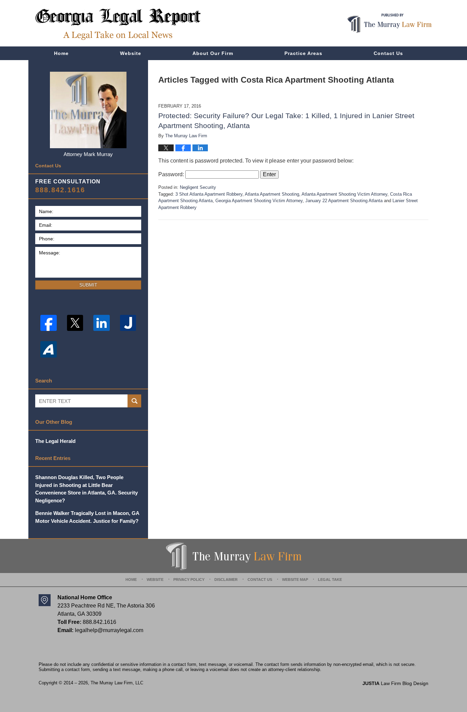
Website (130, 53)
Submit (88, 285)
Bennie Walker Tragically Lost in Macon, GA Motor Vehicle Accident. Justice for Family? (87, 517)
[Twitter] (75, 323)
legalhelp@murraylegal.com (109, 630)
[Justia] (128, 323)
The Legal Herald (55, 441)
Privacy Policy (188, 579)
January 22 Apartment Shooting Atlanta (344, 200)
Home (61, 53)
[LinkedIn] (101, 323)
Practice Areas (303, 53)
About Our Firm (212, 53)
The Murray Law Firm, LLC (117, 682)
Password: (171, 174)
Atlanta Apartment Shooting (272, 194)
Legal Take (330, 579)
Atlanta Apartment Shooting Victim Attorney (344, 194)
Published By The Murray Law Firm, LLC (389, 23)
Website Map (295, 579)
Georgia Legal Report (118, 24)
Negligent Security (198, 187)
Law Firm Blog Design (395, 683)
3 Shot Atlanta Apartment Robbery (208, 194)
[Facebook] (48, 323)
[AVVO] (48, 349)
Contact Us (388, 53)
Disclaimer (226, 579)
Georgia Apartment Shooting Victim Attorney (259, 200)
